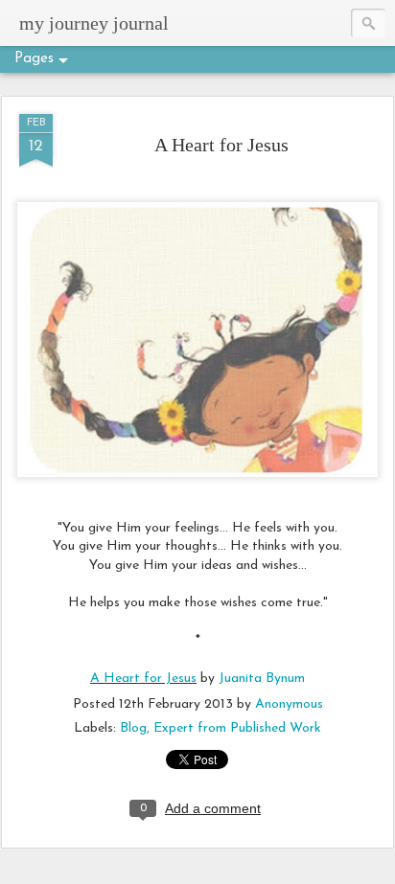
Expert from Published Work (237, 728)
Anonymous (289, 704)
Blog (133, 728)
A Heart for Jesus (221, 144)
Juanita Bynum (262, 678)
